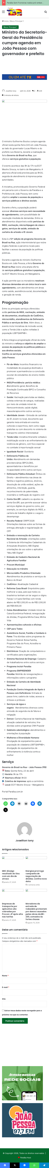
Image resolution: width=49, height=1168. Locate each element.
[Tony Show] (14, 12)
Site (4, 999)
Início (6, 21)
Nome (5, 975)
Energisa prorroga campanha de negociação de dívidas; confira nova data (36, 876)
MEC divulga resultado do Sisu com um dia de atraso (11, 875)
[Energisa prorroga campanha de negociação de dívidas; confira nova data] (36, 862)
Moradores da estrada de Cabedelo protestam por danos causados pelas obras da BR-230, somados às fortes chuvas (36, 911)
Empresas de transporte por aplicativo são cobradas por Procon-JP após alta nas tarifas (12, 910)
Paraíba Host (25, 1157)
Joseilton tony (11, 91)
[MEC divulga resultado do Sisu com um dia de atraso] (12, 862)
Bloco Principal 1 (17, 21)
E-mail (5, 987)
